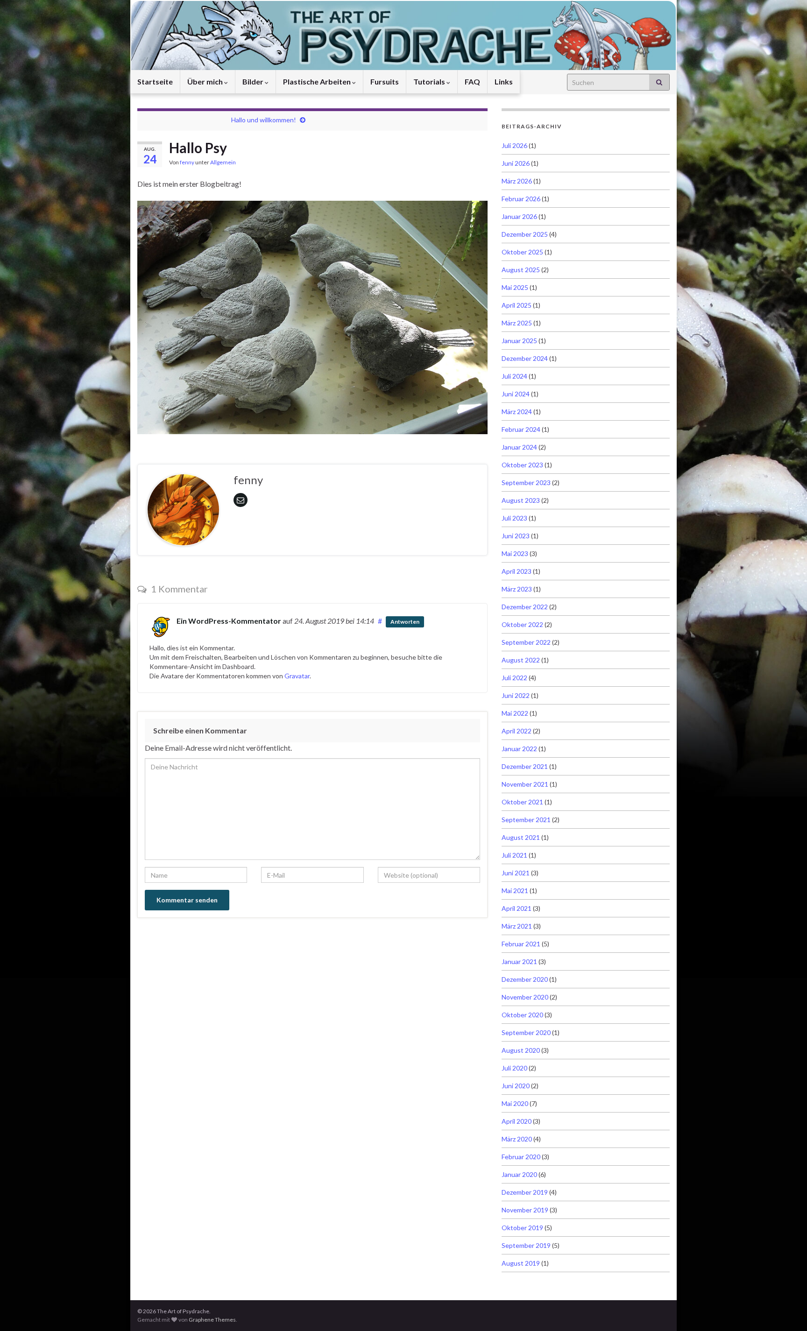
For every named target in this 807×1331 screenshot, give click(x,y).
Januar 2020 (519, 1174)
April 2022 (516, 731)
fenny (187, 162)
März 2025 (517, 323)
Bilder (253, 81)
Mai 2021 (515, 890)
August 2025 (521, 270)
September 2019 (526, 1245)
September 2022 (526, 642)
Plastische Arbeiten (317, 81)
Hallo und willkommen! (263, 120)
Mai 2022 (515, 713)
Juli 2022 (514, 678)
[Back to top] (786, 1310)
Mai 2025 (515, 287)
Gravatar (297, 676)
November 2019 (525, 1210)
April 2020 (516, 1121)
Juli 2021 (514, 855)
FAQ (472, 81)
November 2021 (525, 784)
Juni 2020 (516, 1086)
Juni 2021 (516, 873)
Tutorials (429, 81)
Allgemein (223, 162)
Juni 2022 (516, 695)
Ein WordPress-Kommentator (229, 620)
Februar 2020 (521, 1157)
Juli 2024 (514, 376)
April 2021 (516, 908)
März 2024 (517, 411)
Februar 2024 (521, 429)
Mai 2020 (515, 1103)
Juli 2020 (514, 1068)
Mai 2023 (515, 553)
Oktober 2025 (522, 252)
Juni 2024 (516, 394)
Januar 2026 (519, 216)
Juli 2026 (514, 145)
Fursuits (384, 81)
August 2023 (521, 500)
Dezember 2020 (525, 979)
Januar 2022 (519, 749)
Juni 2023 (516, 536)
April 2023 (516, 571)
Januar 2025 (519, 341)
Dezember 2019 (525, 1192)
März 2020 (517, 1139)
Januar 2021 (519, 961)
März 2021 (517, 926)
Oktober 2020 (522, 1015)
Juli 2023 (514, 518)
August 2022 (521, 660)
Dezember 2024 (525, 358)
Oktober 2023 (522, 465)
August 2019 (521, 1263)
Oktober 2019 (522, 1228)
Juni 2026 (516, 163)
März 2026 (517, 181)
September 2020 (526, 1032)
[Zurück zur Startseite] (403, 35)
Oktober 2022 (522, 624)
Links (504, 81)
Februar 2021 (521, 944)
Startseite (155, 81)
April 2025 (516, 305)
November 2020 (525, 997)
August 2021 (521, 837)
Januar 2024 (519, 447)
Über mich (205, 81)
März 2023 (517, 589)
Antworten (404, 621)
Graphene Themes (212, 1319)
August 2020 (521, 1050)
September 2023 (526, 482)
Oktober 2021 (522, 802)
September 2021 (526, 820)
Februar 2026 (521, 199)
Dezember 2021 (525, 766)
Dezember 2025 (525, 234)
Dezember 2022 (525, 607)
